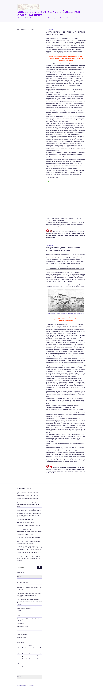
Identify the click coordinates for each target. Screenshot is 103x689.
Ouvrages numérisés (22, 634)
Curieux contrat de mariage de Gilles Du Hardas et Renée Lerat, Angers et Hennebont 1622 (29, 515)
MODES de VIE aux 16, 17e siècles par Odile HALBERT (48, 13)
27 (29, 661)
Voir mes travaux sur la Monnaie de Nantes (57, 267)
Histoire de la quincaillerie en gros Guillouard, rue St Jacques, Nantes (28, 504)
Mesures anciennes (21, 629)
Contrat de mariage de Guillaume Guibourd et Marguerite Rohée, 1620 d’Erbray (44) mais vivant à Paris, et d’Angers (29, 601)
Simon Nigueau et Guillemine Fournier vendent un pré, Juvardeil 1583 (28, 526)
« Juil (22, 666)
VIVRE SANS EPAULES (22, 637)
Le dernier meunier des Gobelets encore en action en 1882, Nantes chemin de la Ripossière (28, 558)
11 (22, 656)
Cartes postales (20, 623)
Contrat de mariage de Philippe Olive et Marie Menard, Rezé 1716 (65, 33)
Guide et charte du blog (27, 519)
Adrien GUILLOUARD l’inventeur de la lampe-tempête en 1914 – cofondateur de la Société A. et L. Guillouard (27, 493)
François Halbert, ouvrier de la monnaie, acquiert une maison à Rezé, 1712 (63, 249)
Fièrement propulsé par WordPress (25, 685)
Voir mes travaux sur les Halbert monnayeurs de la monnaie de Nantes (65, 268)
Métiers (19, 632)
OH (18, 498)
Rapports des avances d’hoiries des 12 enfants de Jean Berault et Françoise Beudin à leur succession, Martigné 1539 (29, 547)
